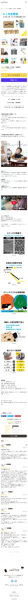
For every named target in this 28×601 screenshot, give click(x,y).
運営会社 (21, 584)
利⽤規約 (14, 592)
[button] (4, 68)
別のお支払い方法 (14, 83)
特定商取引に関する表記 (14, 595)
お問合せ (7, 584)
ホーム (2, 8)
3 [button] (14, 552)
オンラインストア (14, 584)
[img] (4, 447)
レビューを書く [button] (14, 436)
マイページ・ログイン (15, 585)
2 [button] (12, 552)
